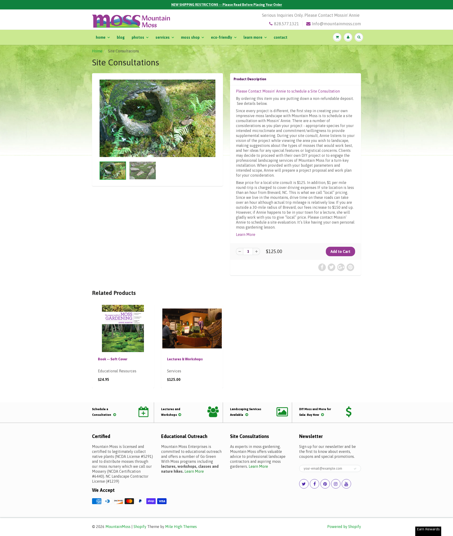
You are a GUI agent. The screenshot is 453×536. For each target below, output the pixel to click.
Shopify (140, 526)
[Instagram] (335, 484)
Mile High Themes (181, 526)
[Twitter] (304, 484)
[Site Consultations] (157, 118)
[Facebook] (314, 484)
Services (162, 37)
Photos (138, 37)
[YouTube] (346, 484)
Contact (280, 37)
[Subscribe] (355, 468)
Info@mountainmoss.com (336, 23)
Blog (121, 37)
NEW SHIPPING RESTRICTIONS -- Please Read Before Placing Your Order (226, 5)
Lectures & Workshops (185, 359)
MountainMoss (117, 526)
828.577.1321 (286, 23)
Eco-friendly (221, 37)
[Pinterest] (325, 484)
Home (100, 37)
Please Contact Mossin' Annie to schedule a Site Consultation (288, 91)
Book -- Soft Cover (112, 359)
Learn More (252, 37)
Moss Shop (190, 37)
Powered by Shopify (344, 526)
